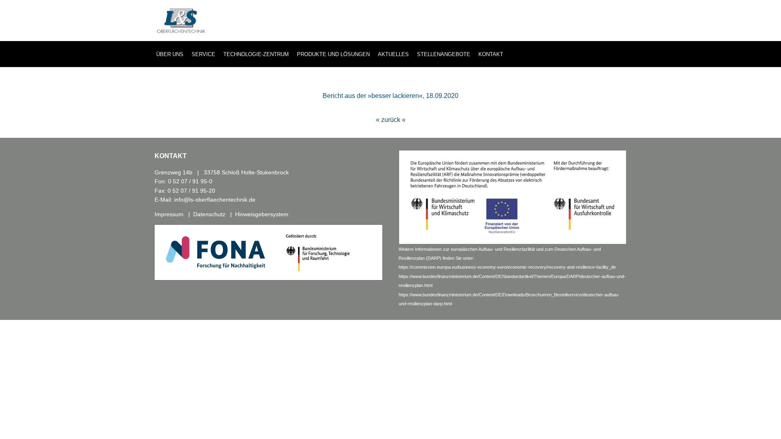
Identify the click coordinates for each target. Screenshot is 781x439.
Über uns (169, 54)
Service (203, 54)
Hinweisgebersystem (261, 214)
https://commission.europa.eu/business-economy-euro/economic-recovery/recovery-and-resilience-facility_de (507, 267)
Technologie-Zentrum (256, 54)
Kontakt (490, 54)
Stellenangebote (443, 54)
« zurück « (391, 119)
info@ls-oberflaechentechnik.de (214, 199)
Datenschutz (209, 214)
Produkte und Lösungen (333, 54)
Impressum (169, 214)
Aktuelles (393, 54)
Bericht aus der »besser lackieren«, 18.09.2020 (390, 95)
